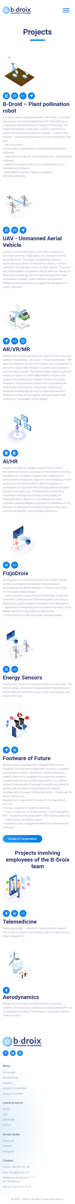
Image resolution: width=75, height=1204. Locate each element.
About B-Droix (10, 1077)
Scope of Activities (13, 1093)
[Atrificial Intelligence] (6, 453)
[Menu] (66, 11)
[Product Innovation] (6, 913)
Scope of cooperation (22, 838)
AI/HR (6, 1109)
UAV (5, 1114)
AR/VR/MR (9, 1119)
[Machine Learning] (14, 453)
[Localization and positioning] (6, 341)
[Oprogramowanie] (23, 913)
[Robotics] (6, 95)
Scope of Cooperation (15, 1088)
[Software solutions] (14, 341)
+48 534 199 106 (21, 1167)
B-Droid (7, 1125)
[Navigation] (31, 95)
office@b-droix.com (19, 1172)
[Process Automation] (14, 95)
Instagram (8, 1151)
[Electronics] (6, 565)
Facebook (8, 1140)
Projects (7, 1083)
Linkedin (7, 1146)
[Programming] (23, 95)
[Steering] (14, 230)
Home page (9, 1072)
